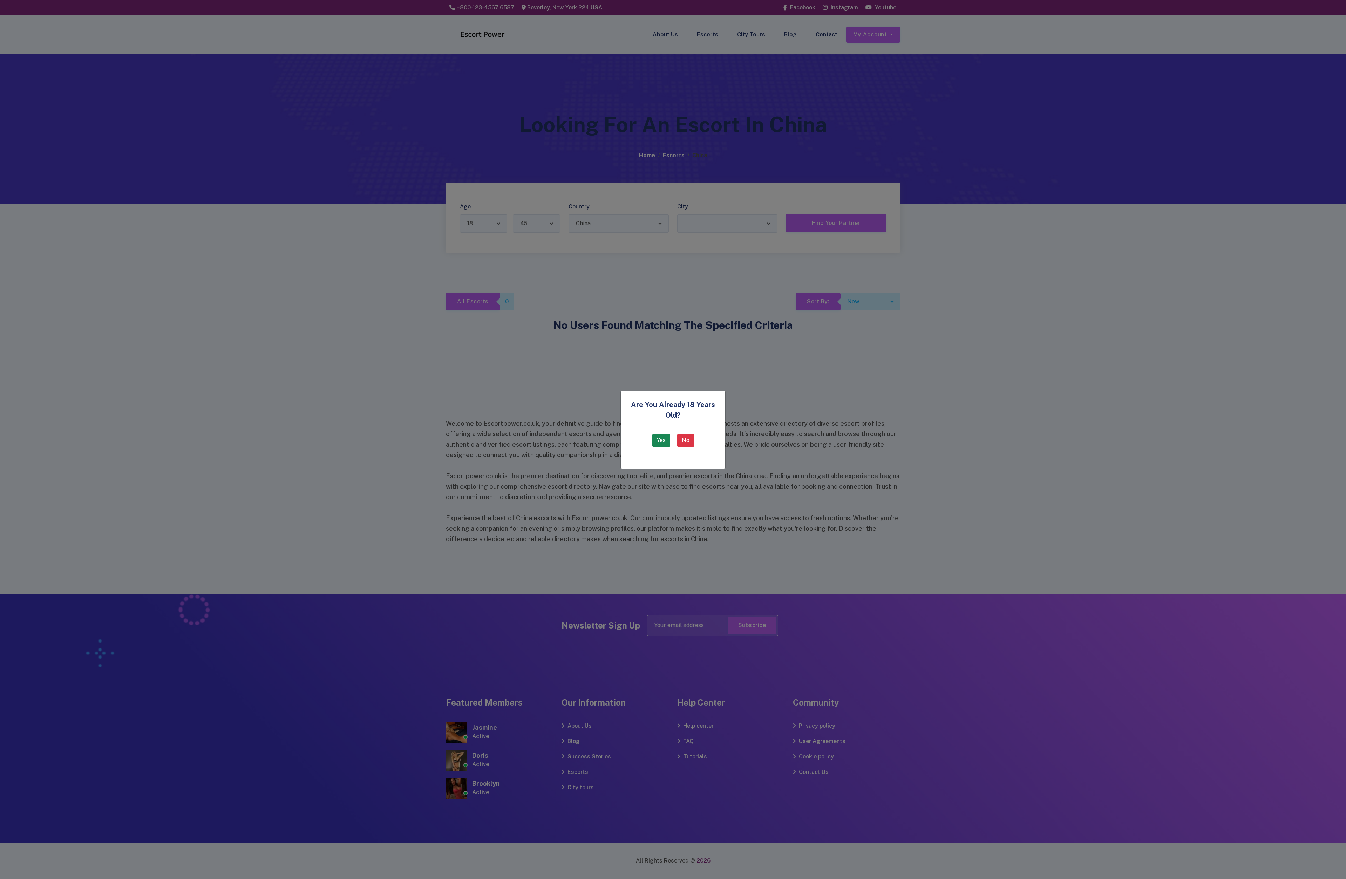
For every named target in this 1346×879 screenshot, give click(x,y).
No (685, 440)
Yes (661, 440)
